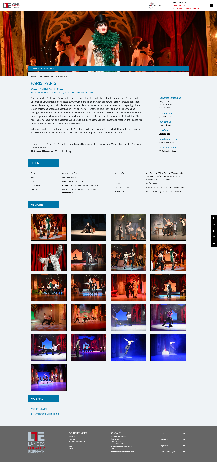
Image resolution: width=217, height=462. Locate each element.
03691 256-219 (179, 5)
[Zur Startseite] (71, 5)
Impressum (164, 446)
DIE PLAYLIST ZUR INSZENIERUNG (45, 414)
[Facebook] (214, 231)
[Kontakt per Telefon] (214, 218)
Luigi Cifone (67, 181)
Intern (71, 449)
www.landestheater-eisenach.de (122, 451)
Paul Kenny (78, 181)
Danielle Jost (164, 133)
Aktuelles (72, 437)
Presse (71, 444)
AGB (162, 434)
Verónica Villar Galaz (167, 151)
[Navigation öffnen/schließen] (211, 5)
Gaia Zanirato (151, 173)
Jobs (70, 446)
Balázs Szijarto (175, 191)
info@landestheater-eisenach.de (121, 446)
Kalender (72, 439)
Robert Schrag (165, 125)
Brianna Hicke (177, 173)
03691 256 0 (120, 444)
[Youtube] (214, 243)
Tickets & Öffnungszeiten (77, 441)
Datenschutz (165, 440)
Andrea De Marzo (69, 185)
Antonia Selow (174, 176)
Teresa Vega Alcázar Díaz (156, 176)
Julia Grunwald (165, 116)
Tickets (157, 5)
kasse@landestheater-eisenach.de (187, 8)
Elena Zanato (164, 173)
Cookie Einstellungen (168, 452)
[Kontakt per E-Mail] (214, 225)
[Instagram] (214, 237)
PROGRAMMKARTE (39, 409)
